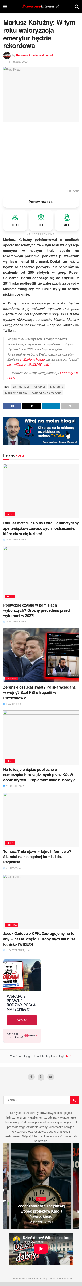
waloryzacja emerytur (46, 392)
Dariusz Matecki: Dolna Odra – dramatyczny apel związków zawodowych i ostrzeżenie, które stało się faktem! (41, 528)
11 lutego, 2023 (18, 62)
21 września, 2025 (15, 539)
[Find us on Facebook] (31, 1077)
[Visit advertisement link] (41, 431)
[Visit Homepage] (41, 6)
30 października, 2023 (17, 950)
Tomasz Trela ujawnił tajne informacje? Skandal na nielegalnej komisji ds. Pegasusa (37, 857)
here (68, 1056)
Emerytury (56, 386)
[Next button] (76, 1186)
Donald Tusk (21, 386)
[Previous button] (6, 1186)
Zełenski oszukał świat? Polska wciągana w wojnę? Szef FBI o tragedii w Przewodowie (39, 692)
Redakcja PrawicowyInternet (34, 55)
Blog (10, 514)
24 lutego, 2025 (14, 785)
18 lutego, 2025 (14, 868)
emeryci (39, 386)
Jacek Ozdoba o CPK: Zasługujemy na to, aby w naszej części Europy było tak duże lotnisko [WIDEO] (39, 939)
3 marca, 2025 (13, 703)
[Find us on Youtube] (50, 1077)
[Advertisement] (41, 155)
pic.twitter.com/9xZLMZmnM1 (29, 364)
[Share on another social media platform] (70, 406)
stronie (42, 1141)
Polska (12, 678)
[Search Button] (77, 6)
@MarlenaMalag (32, 359)
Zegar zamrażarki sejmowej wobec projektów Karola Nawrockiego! (41, 1211)
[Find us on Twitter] (41, 1077)
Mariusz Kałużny (16, 392)
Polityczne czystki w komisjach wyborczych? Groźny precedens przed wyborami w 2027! (36, 610)
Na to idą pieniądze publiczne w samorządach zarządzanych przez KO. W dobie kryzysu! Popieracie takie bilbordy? (39, 775)
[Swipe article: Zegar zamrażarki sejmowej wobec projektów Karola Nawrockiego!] (41, 1186)
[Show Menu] (5, 6)
